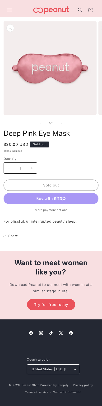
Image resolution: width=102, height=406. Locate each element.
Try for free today (51, 304)
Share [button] (13, 236)
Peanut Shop (31, 385)
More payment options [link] (51, 210)
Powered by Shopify (54, 385)
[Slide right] (61, 123)
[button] (9, 10)
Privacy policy (83, 385)
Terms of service (36, 392)
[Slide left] (40, 123)
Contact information (67, 392)
